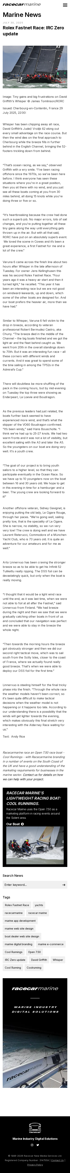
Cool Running (13, 967)
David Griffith (39, 960)
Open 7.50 (34, 952)
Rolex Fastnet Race (17, 905)
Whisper (58, 960)
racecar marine (37, 913)
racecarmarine (14, 913)
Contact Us (57, 1160)
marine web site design (19, 928)
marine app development (20, 920)
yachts (39, 905)
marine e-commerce (51, 944)
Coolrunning (34, 967)
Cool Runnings (13, 952)
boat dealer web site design (22, 936)
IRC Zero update (15, 960)
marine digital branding (18, 944)
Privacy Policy (35, 1164)
